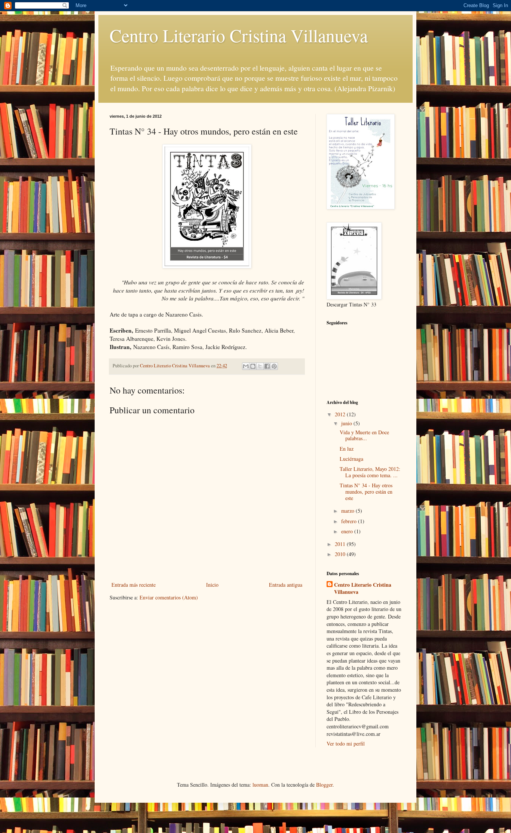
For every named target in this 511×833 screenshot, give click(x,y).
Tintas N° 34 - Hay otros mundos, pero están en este (366, 492)
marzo (348, 510)
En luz (347, 448)
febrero (349, 521)
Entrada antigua (285, 584)
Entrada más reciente (133, 584)
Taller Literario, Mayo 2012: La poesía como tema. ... (370, 472)
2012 (341, 414)
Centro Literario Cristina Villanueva (239, 35)
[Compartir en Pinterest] (274, 366)
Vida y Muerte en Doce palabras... (364, 435)
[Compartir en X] (260, 366)
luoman (260, 784)
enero (347, 531)
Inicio (212, 584)
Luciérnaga (351, 458)
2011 (341, 543)
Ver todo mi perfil (346, 743)
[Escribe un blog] (253, 366)
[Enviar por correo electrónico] (246, 366)
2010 (341, 554)
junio (347, 423)
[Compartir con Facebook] (267, 366)
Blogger (324, 784)
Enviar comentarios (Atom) (169, 597)
